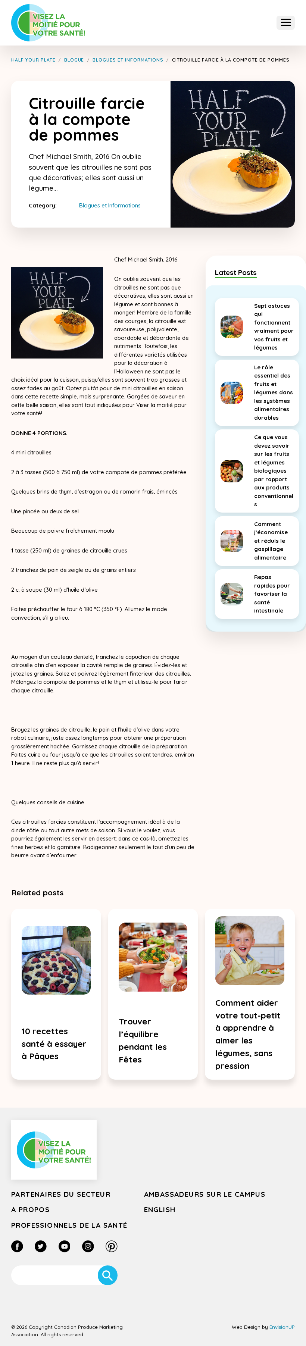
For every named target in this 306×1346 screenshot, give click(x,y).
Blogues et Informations (110, 205)
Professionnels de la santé (69, 1225)
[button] (286, 23)
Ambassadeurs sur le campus (205, 1194)
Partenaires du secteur (60, 1194)
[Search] (108, 1275)
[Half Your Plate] (48, 22)
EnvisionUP (282, 1327)
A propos (30, 1209)
